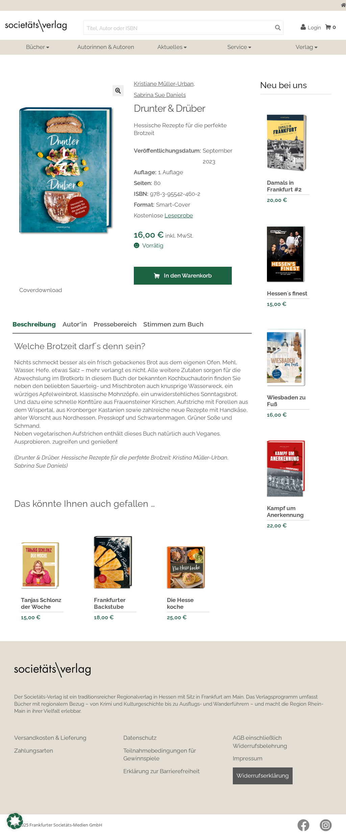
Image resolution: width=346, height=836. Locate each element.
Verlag (304, 47)
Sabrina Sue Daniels (160, 95)
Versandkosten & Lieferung (50, 737)
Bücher (35, 47)
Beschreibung (34, 324)
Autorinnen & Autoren (105, 47)
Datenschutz (139, 737)
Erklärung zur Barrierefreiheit (161, 771)
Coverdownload (40, 290)
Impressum (248, 758)
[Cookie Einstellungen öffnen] (15, 821)
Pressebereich (115, 324)
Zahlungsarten (33, 750)
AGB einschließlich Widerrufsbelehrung (260, 741)
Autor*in (75, 324)
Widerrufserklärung (263, 775)
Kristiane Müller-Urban (164, 83)
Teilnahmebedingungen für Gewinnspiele (159, 754)
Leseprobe (179, 215)
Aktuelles (169, 47)
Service (237, 47)
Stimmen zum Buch (173, 324)
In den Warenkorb (188, 275)
